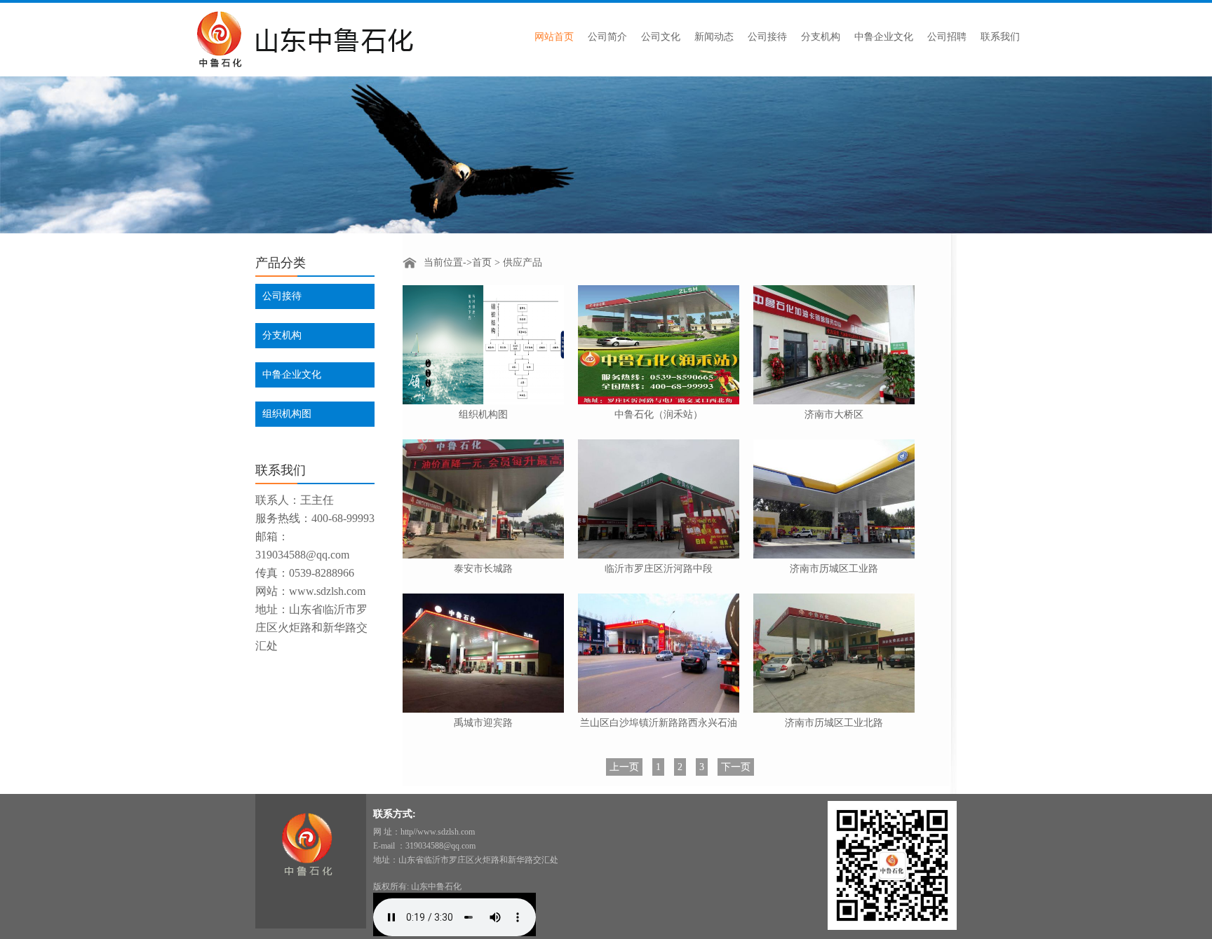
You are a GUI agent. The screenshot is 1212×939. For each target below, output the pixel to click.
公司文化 (660, 37)
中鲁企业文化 (883, 37)
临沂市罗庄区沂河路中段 (659, 568)
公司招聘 (947, 37)
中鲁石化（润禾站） (658, 414)
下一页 (735, 767)
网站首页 (554, 37)
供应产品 (522, 262)
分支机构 (820, 37)
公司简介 (607, 37)
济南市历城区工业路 (834, 568)
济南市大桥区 (833, 414)
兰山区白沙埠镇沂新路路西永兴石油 (658, 723)
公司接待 (767, 37)
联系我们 (1000, 37)
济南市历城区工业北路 (834, 723)
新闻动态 (714, 37)
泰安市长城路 (483, 568)
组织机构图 (286, 414)
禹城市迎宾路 (483, 723)
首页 (482, 262)
